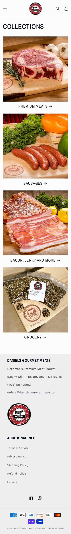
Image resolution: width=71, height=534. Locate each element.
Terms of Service (18, 448)
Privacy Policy (16, 456)
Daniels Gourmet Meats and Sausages (30, 528)
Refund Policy (16, 473)
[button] (5, 9)
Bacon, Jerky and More (33, 260)
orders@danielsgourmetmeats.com (32, 392)
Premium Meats (33, 106)
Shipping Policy (17, 465)
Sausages (33, 183)
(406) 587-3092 (19, 384)
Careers (12, 482)
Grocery (33, 337)
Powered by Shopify (55, 528)
